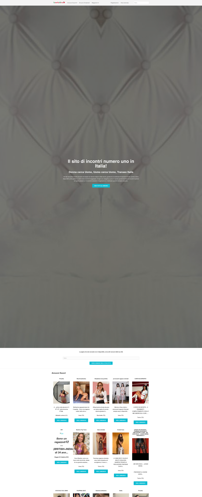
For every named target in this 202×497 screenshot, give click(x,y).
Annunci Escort (71, 3)
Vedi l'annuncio (61, 420)
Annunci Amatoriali (84, 3)
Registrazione (115, 3)
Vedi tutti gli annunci (101, 186)
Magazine (94, 3)
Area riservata (125, 3)
